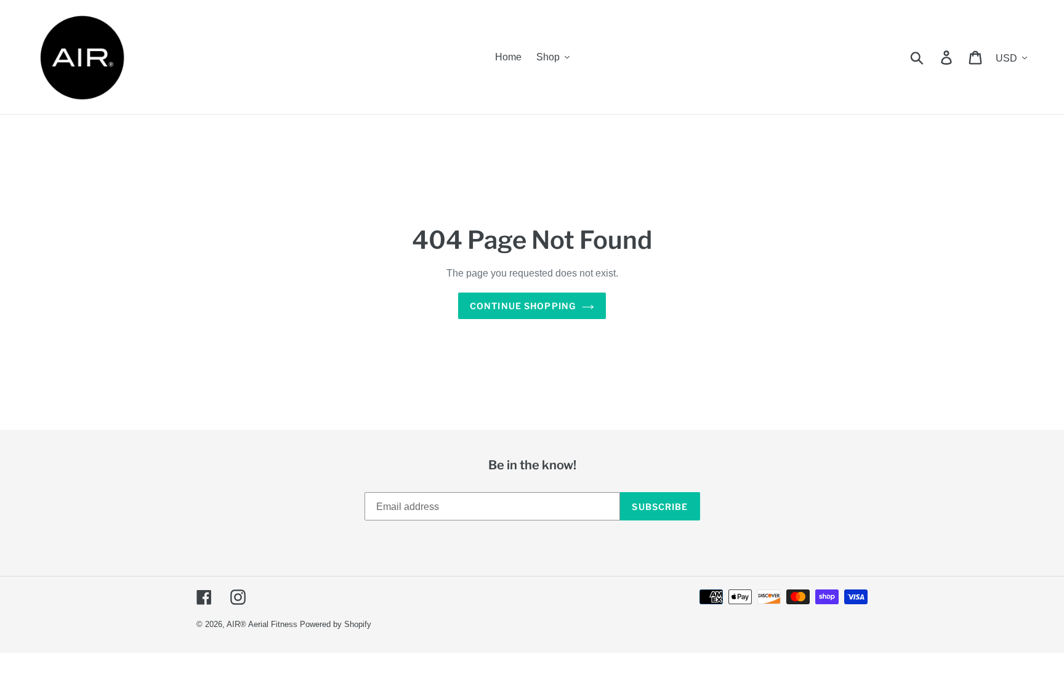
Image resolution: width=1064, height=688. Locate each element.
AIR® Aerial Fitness (262, 624)
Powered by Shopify (335, 624)
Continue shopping (523, 306)
